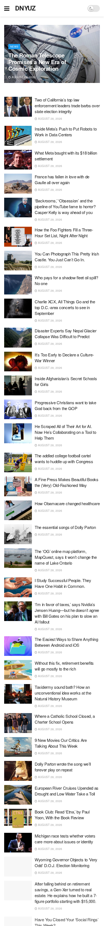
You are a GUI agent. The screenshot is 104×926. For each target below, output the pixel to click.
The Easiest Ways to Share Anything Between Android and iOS (66, 642)
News (14, 46)
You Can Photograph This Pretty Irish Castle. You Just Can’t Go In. (67, 256)
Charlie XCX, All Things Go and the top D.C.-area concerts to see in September (65, 307)
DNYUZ (25, 8)
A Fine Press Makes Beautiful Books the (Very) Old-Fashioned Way (66, 482)
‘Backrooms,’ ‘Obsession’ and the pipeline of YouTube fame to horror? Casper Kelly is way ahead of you (65, 206)
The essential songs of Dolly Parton (65, 527)
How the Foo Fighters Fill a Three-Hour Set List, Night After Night (64, 232)
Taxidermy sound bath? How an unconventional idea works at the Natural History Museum (63, 692)
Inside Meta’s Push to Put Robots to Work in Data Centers (66, 131)
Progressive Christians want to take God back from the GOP (65, 405)
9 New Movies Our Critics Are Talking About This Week (61, 743)
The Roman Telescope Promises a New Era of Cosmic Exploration (37, 61)
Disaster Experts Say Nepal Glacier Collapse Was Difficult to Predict (66, 333)
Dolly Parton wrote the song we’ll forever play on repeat (63, 767)
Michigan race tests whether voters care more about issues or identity (65, 838)
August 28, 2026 (23, 77)
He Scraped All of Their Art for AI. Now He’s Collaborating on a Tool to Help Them (65, 432)
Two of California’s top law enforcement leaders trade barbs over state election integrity (67, 105)
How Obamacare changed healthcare (67, 503)
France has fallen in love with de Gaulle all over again (62, 179)
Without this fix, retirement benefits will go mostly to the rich (64, 666)
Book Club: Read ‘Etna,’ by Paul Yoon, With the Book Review (62, 814)
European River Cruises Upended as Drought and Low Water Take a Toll (66, 791)
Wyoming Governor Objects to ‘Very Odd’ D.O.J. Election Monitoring (66, 862)
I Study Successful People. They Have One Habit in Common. (63, 583)
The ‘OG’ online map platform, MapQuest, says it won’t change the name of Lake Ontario (66, 557)
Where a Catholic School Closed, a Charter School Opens (65, 719)
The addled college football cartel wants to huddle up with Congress (64, 458)
